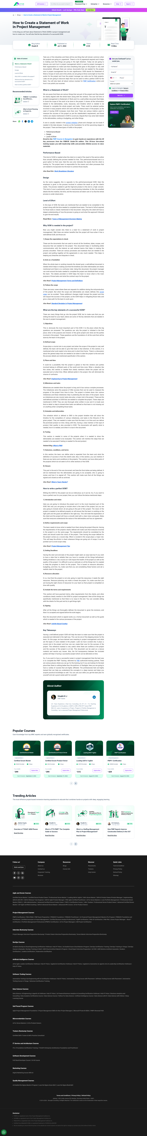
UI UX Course (36, 1060)
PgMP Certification (82, 919)
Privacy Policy (117, 869)
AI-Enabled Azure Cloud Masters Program (76, 946)
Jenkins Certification (28, 951)
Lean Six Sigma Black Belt (65, 1085)
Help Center (92, 872)
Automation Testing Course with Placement (81, 978)
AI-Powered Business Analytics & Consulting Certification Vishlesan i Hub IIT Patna (83, 993)
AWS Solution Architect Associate (108, 949)
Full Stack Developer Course (21, 1060)
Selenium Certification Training (40, 981)
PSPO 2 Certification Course (74, 902)
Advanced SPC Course (66, 904)
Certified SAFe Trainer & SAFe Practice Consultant (28, 1035)
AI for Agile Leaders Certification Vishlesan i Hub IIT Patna (31, 964)
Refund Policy (117, 872)
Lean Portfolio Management (110, 900)
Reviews (40, 875)
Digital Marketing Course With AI (23, 1072)
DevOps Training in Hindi (34, 949)
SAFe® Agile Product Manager (54, 900)
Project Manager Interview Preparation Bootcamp (28, 934)
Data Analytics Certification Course (32, 996)
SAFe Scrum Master (89, 897)
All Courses (40, 4)
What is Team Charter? (59, 482)
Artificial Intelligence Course (84, 996)
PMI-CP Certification (96, 919)
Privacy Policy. (124, 90)
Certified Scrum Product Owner (56, 761)
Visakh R (35, 46)
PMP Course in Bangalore (63, 139)
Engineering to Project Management (64, 379)
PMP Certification (89, 81)
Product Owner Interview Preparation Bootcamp (60, 934)
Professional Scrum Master (57, 897)
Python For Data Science (66, 996)
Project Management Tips (60, 546)
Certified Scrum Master (22, 761)
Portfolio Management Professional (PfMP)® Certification (40, 922)
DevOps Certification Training (99, 946)
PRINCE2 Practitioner (72, 917)
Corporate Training (44, 872)
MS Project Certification (84, 922)
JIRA (85, 902)
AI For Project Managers (67, 922)
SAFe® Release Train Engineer (34, 900)
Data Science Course (50, 996)
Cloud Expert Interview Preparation (79, 949)
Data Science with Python (116, 996)
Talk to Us (119, 95)
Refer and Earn (19, 867)
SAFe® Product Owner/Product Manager (109, 897)
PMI (78, 661)
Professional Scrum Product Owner (105, 902)
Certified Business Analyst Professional (62, 919)
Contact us (41, 869)
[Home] (13, 15)
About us (40, 866)
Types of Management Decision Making (67, 219)
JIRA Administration (30, 902)
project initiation (72, 123)
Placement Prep (80, 4)
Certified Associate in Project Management (35, 919)
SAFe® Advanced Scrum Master (48, 904)
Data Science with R (100, 996)
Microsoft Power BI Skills (81, 1010)
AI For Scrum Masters (93, 900)
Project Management (113, 757)
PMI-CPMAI (30, 917)
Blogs (19, 15)
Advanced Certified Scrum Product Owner (51, 902)
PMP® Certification (115, 761)
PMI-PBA (106, 919)
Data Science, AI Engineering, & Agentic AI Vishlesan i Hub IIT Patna (34, 993)
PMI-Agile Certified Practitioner (76, 900)
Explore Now (114, 112)
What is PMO (57, 446)
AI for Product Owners (81, 904)
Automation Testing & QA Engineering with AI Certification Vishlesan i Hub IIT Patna (39, 978)
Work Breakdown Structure (64, 171)
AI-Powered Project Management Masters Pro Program (97, 917)
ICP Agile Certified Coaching (27, 904)
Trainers (91, 869)
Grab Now (90, 10)
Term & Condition (118, 866)
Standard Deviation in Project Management (66, 303)
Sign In (128, 4)
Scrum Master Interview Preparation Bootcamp (92, 934)
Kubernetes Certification (44, 951)
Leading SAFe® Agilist (84, 761)
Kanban (90, 902)
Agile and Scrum (18, 757)
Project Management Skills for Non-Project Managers (55, 1010)
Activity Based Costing (59, 624)
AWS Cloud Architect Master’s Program (55, 949)
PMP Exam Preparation (42, 917)
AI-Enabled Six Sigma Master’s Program (25, 1085)
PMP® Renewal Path (97, 1010)
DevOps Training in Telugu (118, 946)
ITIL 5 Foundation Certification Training (25, 1048)
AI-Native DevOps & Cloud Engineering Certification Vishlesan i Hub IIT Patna (37, 946)
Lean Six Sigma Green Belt (47, 1085)
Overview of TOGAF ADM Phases (26, 829)
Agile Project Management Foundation (25, 1010)
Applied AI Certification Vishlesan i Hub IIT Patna (66, 964)
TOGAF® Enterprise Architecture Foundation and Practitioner (58, 1048)
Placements (92, 866)
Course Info (66, 869)
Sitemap (115, 875)
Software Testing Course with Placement (109, 978)
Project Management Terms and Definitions (67, 281)
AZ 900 (94, 949)
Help (117, 4)
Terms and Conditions (63, 1095)
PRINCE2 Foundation (57, 917)
